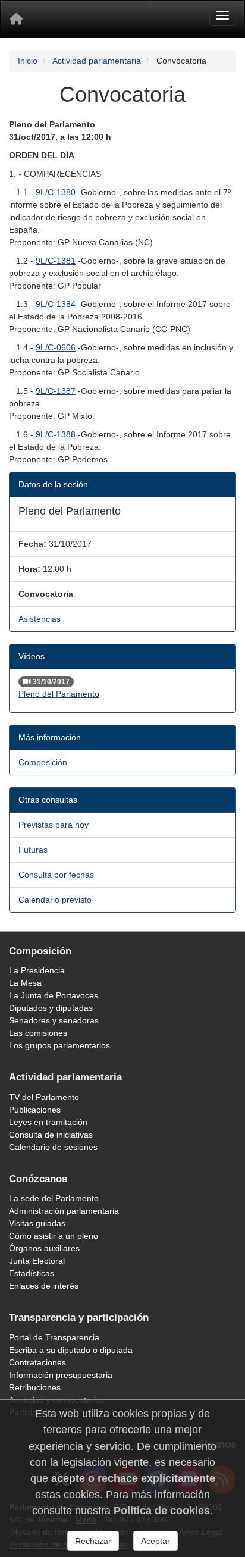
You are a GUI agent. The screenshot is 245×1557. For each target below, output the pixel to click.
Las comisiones (38, 1033)
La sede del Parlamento (54, 1198)
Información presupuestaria (60, 1375)
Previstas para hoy (53, 824)
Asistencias (39, 619)
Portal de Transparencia (54, 1337)
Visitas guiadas (37, 1223)
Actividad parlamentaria (96, 60)
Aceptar (155, 1541)
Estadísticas (31, 1273)
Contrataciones (37, 1362)
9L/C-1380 (56, 192)
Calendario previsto (55, 899)
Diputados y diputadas (51, 1008)
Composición (42, 762)
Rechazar (93, 1541)
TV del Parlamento (44, 1097)
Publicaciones (35, 1109)
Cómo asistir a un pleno (53, 1235)
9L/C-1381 (56, 260)
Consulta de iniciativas (51, 1134)
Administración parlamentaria (64, 1210)
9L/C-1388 (56, 434)
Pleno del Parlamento (58, 693)
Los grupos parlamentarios (59, 1045)
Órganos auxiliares (44, 1248)
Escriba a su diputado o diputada (71, 1350)
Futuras (33, 849)
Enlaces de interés (43, 1285)
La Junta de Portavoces (53, 995)
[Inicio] (16, 19)
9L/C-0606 (56, 347)
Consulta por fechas (56, 874)
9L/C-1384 (56, 304)
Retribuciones (35, 1387)
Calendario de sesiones (53, 1147)
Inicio (27, 60)
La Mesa (25, 983)
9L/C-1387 (56, 391)
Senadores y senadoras (54, 1020)
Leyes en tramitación (48, 1122)
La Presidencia (37, 970)
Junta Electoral (37, 1260)
